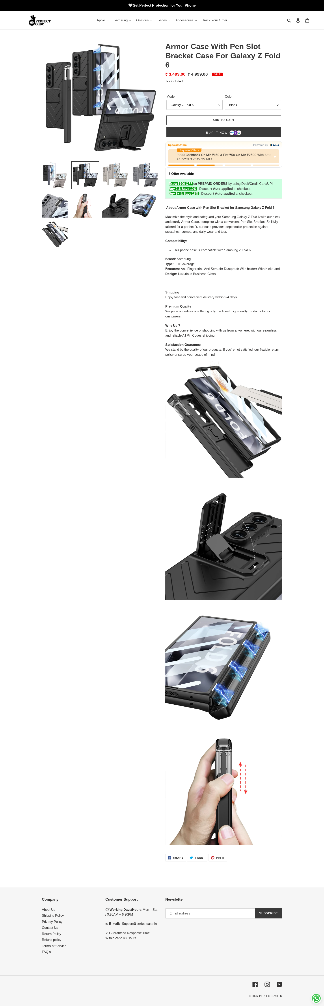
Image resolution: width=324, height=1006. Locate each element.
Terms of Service (54, 946)
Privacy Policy (52, 922)
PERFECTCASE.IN (270, 996)
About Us (48, 909)
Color (229, 96)
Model (170, 96)
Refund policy (51, 940)
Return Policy (51, 934)
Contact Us (50, 927)
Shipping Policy (53, 915)
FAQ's (46, 952)
